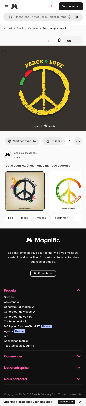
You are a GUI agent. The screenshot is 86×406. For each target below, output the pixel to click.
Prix (53, 6)
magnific (17, 157)
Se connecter (71, 6)
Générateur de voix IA (18, 316)
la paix (24, 218)
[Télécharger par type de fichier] (78, 40)
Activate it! (66, 401)
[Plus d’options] (48, 40)
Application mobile (16, 341)
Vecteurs (33, 28)
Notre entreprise (16, 367)
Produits (10, 290)
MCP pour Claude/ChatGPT (27, 326)
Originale (26, 53)
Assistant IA (11, 302)
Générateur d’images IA (19, 307)
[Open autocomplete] (8, 17)
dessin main (61, 218)
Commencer (13, 356)
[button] (43, 273)
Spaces (9, 297)
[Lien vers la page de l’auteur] (7, 155)
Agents (14, 331)
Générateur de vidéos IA (19, 311)
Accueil (8, 28)
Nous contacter (15, 379)
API (6, 336)
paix (10, 218)
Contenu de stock (15, 321)
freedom (42, 218)
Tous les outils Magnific (19, 345)
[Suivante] (69, 141)
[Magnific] (43, 241)
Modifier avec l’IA (24, 141)
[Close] (80, 401)
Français (43, 273)
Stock (20, 28)
